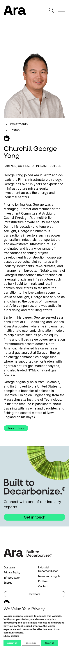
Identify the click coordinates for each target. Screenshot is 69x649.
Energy (8, 582)
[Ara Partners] (15, 10)
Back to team (16, 428)
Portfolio (43, 581)
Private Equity (12, 572)
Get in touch (34, 517)
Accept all (12, 642)
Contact (43, 586)
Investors (34, 594)
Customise (31, 642)
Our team (9, 567)
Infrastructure (12, 577)
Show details (11, 636)
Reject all (49, 642)
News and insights (49, 576)
